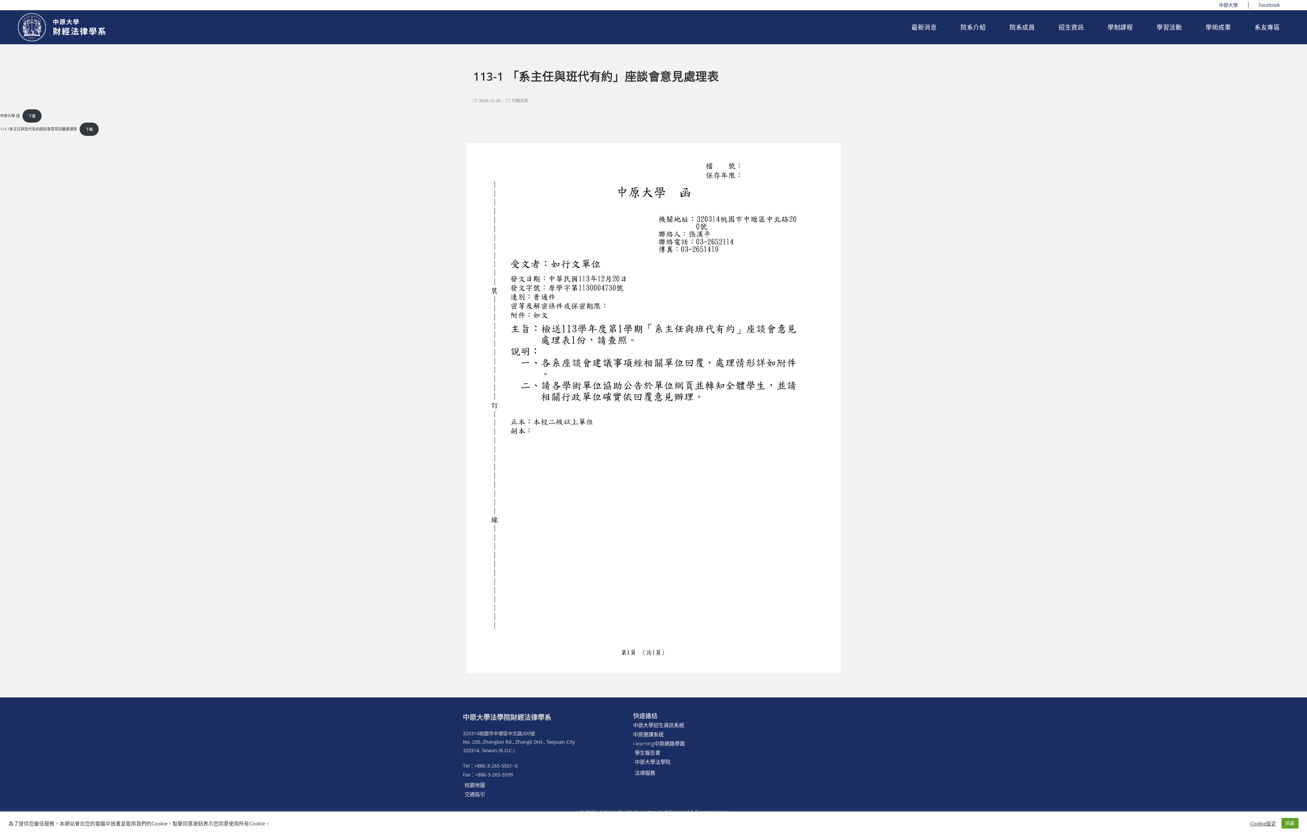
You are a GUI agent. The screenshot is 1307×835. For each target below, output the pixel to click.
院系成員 (1022, 27)
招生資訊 (1071, 27)
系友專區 (1267, 27)
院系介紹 (973, 27)
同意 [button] (1290, 823)
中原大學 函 (10, 116)
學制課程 (1120, 27)
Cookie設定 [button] (1263, 823)
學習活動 (1169, 27)
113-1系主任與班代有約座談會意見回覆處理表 (38, 129)
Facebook (1269, 5)
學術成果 (1218, 27)
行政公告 (520, 101)
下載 (32, 116)
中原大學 (1228, 5)
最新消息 (924, 27)
